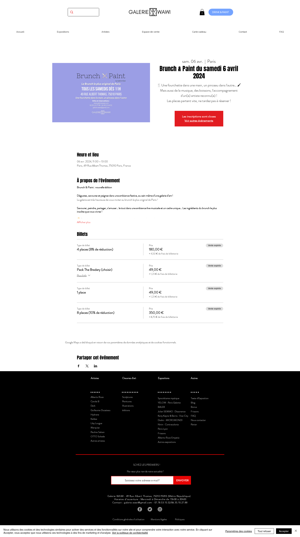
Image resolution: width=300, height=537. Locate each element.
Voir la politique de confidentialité (130, 532)
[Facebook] (140, 509)
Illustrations (128, 405)
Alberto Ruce (97, 397)
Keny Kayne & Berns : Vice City (173, 415)
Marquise (95, 427)
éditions (126, 410)
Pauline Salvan (98, 432)
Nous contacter (198, 420)
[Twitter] (150, 509)
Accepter (284, 531)
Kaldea (94, 419)
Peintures (127, 401)
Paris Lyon (163, 429)
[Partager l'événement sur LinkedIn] (95, 366)
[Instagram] (160, 509)
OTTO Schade (98, 436)
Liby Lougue (96, 423)
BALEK (161, 407)
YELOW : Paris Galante (169, 402)
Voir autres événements (199, 120)
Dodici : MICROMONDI (170, 420)
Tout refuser (264, 531)
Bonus (194, 407)
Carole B (95, 401)
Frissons (162, 433)
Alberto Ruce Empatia (168, 437)
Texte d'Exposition (200, 398)
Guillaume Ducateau (100, 410)
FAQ (193, 415)
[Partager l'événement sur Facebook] (78, 366)
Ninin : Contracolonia (168, 424)
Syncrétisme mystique (168, 398)
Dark (93, 405)
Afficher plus (83, 222)
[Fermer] (296, 531)
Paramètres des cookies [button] (238, 531)
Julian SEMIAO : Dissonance (172, 411)
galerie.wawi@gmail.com (138, 502)
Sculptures (127, 397)
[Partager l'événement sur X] (87, 366)
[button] (202, 12)
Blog (193, 402)
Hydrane (95, 414)
